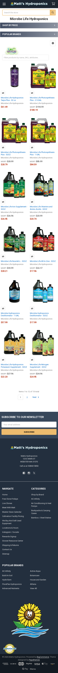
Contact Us (7, 549)
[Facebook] (24, 473)
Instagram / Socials (10, 532)
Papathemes (34, 660)
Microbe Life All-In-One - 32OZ (43, 261)
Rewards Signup (9, 536)
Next (35, 397)
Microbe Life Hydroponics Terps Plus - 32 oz (12, 99)
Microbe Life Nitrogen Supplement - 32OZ (39, 365)
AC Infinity (35, 499)
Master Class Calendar (11, 512)
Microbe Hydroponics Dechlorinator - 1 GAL (10, 314)
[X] (34, 473)
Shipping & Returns (10, 545)
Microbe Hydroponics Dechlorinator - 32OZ (39, 314)
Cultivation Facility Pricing (13, 516)
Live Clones (7, 503)
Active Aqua (35, 571)
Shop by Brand (37, 495)
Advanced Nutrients (10, 588)
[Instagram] (29, 473)
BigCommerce (43, 657)
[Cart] (54, 4)
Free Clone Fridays (10, 499)
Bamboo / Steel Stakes (41, 518)
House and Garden (38, 580)
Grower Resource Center (12, 541)
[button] (53, 43)
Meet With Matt (8, 507)
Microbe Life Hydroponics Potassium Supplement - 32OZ (14, 365)
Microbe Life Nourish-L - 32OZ (14, 261)
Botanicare (34, 575)
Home (4, 495)
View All (33, 588)
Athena (33, 584)
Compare (3, 93)
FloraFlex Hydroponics (12, 584)
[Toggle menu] (4, 4)
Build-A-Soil (7, 575)
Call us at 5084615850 (29, 466)
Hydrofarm (6, 580)
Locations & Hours (10, 528)
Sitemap (5, 554)
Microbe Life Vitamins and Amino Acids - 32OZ (41, 208)
